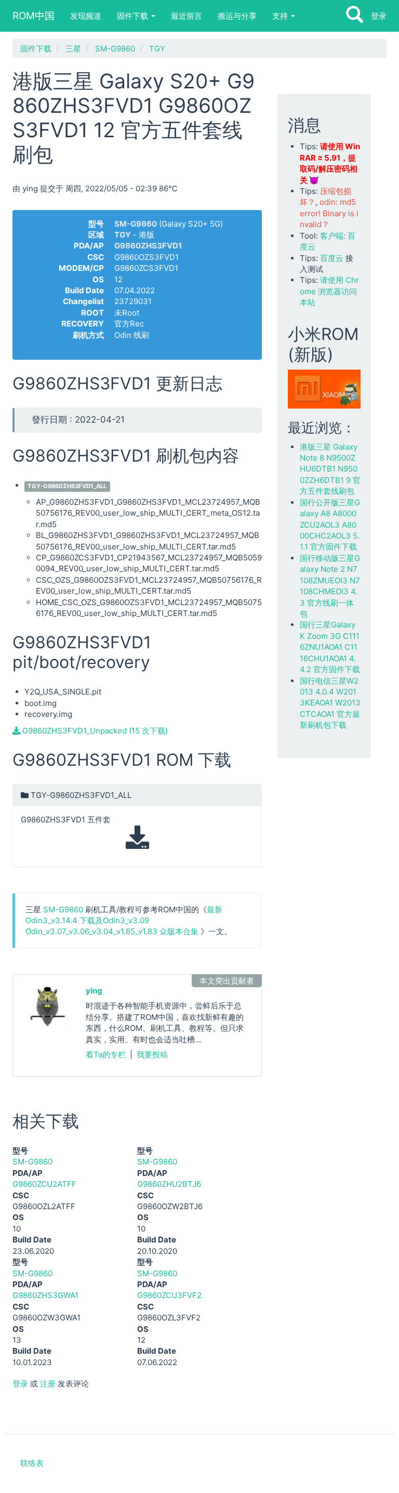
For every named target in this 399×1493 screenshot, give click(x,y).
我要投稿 (152, 1054)
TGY (157, 49)
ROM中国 (33, 16)
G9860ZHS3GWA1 (45, 1295)
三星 (73, 49)
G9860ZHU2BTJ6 (169, 1184)
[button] (137, 825)
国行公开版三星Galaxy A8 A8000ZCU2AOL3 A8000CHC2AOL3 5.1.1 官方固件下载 (330, 524)
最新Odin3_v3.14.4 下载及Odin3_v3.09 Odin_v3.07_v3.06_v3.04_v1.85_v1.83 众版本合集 (123, 921)
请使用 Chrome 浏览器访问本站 (329, 291)
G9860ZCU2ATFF (44, 1184)
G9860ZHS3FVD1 (148, 246)
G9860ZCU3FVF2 (169, 1295)
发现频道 (85, 16)
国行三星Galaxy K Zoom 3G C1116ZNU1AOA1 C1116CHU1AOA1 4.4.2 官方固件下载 (330, 647)
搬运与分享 (237, 16)
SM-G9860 (115, 49)
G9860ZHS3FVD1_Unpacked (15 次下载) (94, 731)
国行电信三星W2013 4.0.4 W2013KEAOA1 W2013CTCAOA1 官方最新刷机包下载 (330, 703)
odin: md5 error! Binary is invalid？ (329, 213)
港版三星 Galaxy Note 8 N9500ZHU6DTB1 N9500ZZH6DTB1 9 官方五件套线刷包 (330, 469)
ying (94, 991)
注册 (48, 1384)
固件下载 (133, 16)
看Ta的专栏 (106, 1054)
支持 (281, 16)
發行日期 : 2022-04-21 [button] (78, 419)
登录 (379, 16)
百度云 (331, 258)
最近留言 (186, 16)
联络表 (32, 1463)
